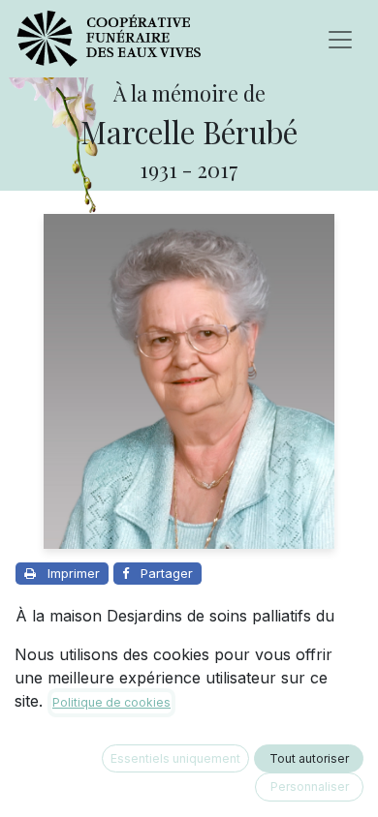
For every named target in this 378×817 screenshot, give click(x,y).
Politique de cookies (111, 702)
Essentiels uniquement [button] (175, 758)
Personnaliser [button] (309, 786)
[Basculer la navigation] (340, 39)
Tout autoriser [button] (309, 758)
